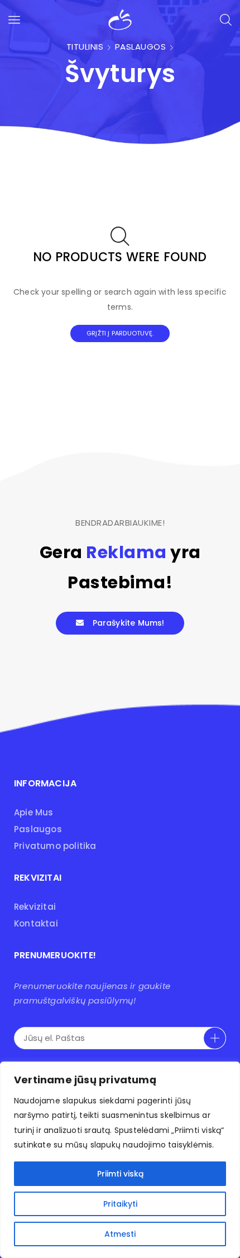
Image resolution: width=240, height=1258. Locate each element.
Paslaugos (140, 46)
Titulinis (85, 46)
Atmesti (120, 1234)
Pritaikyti (120, 1203)
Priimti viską (120, 1173)
